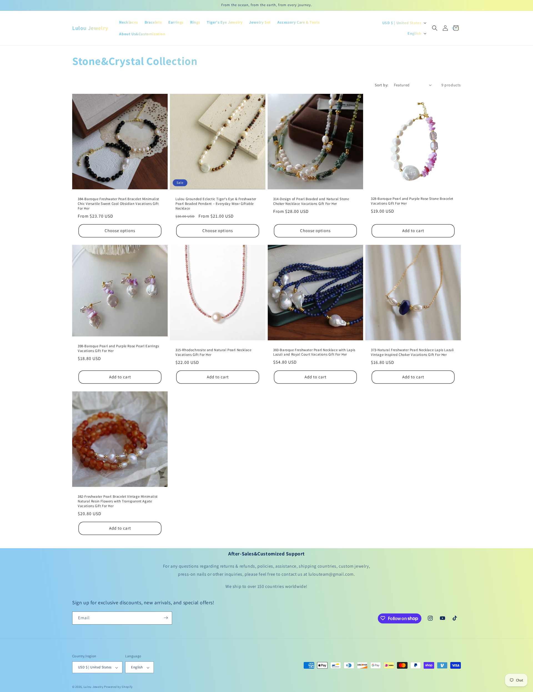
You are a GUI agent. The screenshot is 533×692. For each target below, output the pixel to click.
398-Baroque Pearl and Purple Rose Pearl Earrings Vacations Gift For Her (118, 348)
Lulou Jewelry (94, 687)
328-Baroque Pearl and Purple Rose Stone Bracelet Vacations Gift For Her (412, 201)
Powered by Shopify (118, 687)
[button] (435, 28)
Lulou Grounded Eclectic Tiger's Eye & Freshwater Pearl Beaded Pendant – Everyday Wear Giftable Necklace (215, 204)
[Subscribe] (166, 617)
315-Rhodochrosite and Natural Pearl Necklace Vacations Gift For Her (213, 352)
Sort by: (381, 84)
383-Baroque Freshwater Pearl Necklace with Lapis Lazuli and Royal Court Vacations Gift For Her (314, 352)
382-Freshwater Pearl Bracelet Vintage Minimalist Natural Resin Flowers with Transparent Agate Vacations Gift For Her (118, 501)
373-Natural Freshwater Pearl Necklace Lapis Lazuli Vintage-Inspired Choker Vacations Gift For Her (412, 352)
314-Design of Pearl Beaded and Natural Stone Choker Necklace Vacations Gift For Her (311, 201)
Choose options (120, 230)
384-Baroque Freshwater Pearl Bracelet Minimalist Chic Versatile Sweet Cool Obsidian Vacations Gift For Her (118, 204)
